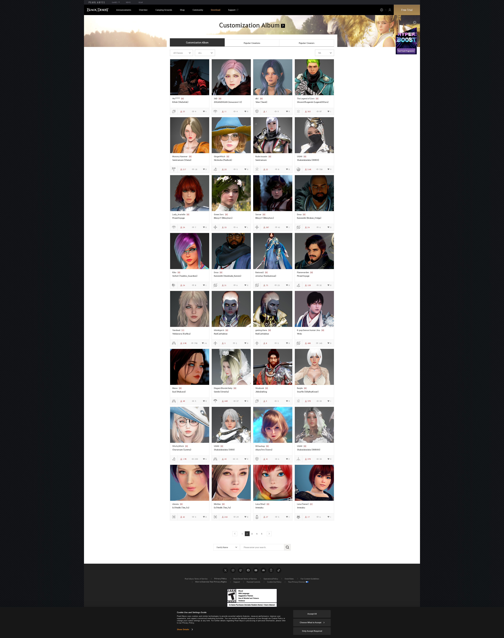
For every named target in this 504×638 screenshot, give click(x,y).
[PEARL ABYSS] (97, 2)
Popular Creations (252, 43)
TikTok (278, 570)
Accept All (312, 614)
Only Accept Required (312, 631)
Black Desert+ (271, 570)
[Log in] (389, 10)
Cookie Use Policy (274, 582)
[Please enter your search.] (265, 547)
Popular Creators (306, 43)
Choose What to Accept (310, 622)
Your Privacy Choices (296, 582)
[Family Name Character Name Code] (226, 547)
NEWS (128, 2)
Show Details (183, 629)
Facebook (248, 570)
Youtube (256, 570)
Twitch (240, 570)
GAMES (114, 2)
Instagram (233, 570)
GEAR (140, 2)
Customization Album (197, 42)
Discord (263, 570)
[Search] (287, 547)
